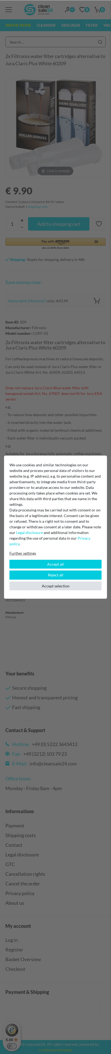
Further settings (22, 553)
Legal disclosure (29, 532)
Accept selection (56, 586)
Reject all (55, 575)
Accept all (55, 564)
